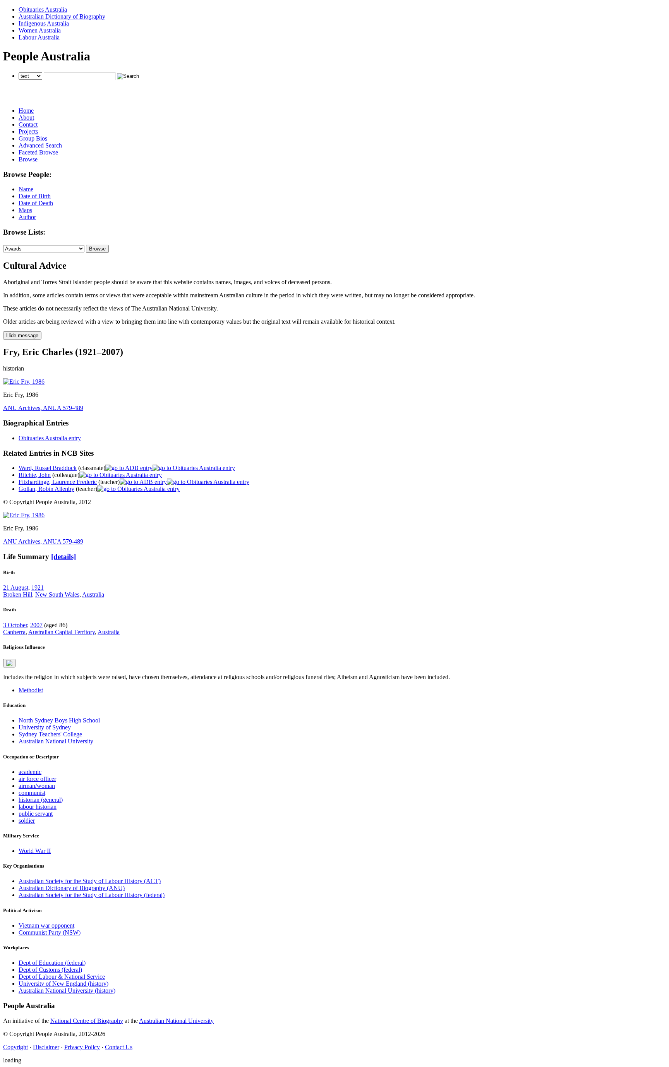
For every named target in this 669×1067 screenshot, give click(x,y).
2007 (36, 625)
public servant (36, 813)
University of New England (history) (63, 983)
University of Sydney (45, 727)
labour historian (38, 806)
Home (26, 110)
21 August (15, 587)
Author (27, 217)
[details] (63, 556)
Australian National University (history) (67, 990)
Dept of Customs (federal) (50, 969)
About (26, 117)
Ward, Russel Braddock (48, 468)
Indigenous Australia (44, 23)
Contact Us (118, 1047)
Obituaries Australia (43, 9)
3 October (15, 625)
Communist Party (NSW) (50, 932)
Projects (28, 131)
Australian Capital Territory (61, 632)
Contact (28, 124)
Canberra (14, 632)
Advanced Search (40, 145)
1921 (37, 587)
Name (26, 189)
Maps (25, 210)
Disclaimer (46, 1047)
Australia (93, 594)
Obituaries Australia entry (50, 438)
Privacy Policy (82, 1047)
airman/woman (37, 785)
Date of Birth (35, 196)
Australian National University (56, 741)
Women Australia (40, 30)
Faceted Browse (38, 152)
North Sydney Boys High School (59, 720)
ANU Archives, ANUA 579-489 (43, 408)
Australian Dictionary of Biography (62, 16)
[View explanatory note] (9, 663)
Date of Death (36, 203)
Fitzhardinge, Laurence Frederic (58, 482)
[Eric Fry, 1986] (24, 381)
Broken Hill (17, 594)
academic (30, 772)
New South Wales (57, 594)
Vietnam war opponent (46, 925)
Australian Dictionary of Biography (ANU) (72, 888)
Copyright (15, 1047)
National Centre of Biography (86, 1020)
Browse (28, 159)
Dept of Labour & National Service (62, 976)
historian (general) (41, 799)
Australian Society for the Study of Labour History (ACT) (90, 881)
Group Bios (33, 138)
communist (32, 792)
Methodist (31, 690)
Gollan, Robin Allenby (46, 488)
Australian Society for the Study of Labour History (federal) (92, 895)
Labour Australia (39, 37)
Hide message (22, 335)
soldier (27, 820)
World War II (35, 850)
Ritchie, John (35, 475)
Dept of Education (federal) (52, 962)
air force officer (37, 778)
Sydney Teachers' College (50, 734)
